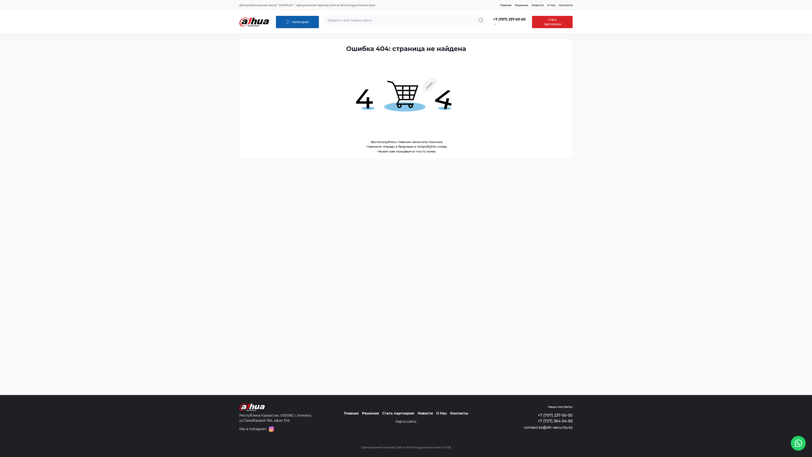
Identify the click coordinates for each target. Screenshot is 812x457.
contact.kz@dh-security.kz (548, 427)
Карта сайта (406, 422)
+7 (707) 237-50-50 (555, 415)
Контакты (566, 5)
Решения (521, 5)
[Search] (481, 20)
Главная (506, 5)
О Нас (551, 5)
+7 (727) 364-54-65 (555, 421)
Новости (538, 5)
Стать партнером (552, 22)
